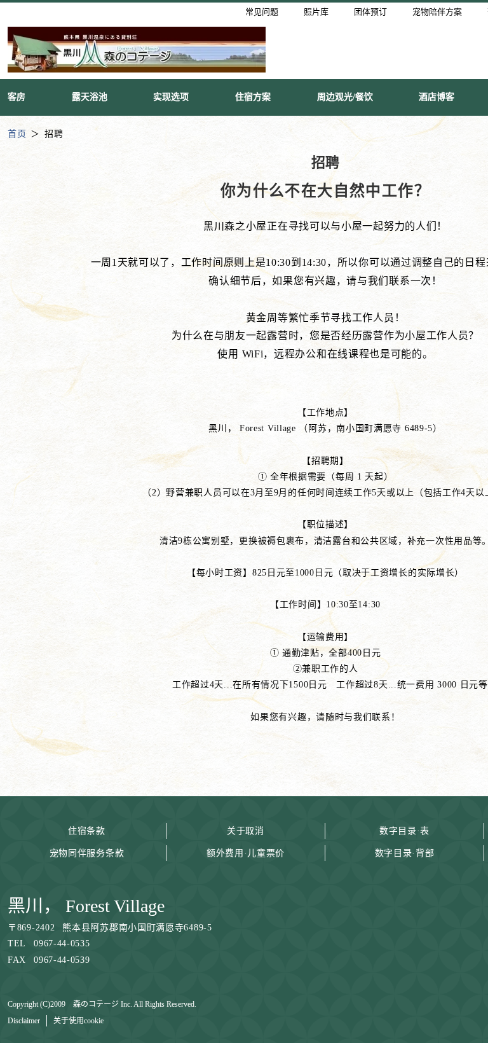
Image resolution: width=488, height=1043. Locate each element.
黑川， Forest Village (86, 906)
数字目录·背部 (405, 853)
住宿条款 (86, 831)
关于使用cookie (78, 1020)
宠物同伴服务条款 (87, 853)
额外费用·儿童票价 (246, 853)
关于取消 (245, 831)
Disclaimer (24, 1020)
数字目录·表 (404, 831)
